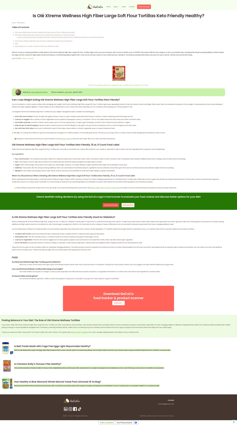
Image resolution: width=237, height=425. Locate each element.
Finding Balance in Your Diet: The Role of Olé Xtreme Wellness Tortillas (37, 46)
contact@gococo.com (166, 404)
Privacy (171, 416)
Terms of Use (163, 416)
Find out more (128, 205)
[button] (116, 6)
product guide (65, 139)
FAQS (16, 44)
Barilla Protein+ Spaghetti (79, 332)
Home (108, 7)
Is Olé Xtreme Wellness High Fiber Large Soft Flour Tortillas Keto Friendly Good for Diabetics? (43, 41)
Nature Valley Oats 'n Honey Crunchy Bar (104, 188)
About (124, 7)
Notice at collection (107, 423)
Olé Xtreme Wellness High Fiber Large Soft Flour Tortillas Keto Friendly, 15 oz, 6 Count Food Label (44, 35)
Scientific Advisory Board (148, 416)
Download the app (111, 205)
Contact (132, 7)
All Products (20, 23)
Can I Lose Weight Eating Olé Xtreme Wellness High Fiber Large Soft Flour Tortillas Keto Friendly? (45, 32)
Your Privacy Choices (124, 423)
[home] (94, 7)
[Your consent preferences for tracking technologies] (234, 422)
